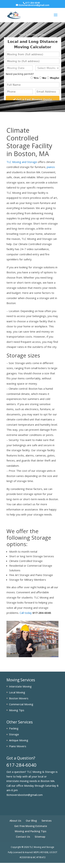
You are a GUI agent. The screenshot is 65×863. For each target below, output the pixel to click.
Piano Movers (17, 746)
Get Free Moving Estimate (30, 826)
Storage (14, 734)
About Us (15, 820)
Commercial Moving (21, 704)
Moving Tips (16, 710)
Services (46, 820)
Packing (13, 728)
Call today (26, 613)
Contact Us (23, 836)
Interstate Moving (20, 686)
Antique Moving (18, 740)
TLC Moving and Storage (21, 162)
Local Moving (17, 692)
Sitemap (40, 836)
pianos (51, 167)
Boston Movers (18, 698)
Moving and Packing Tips (30, 831)
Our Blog (31, 820)
